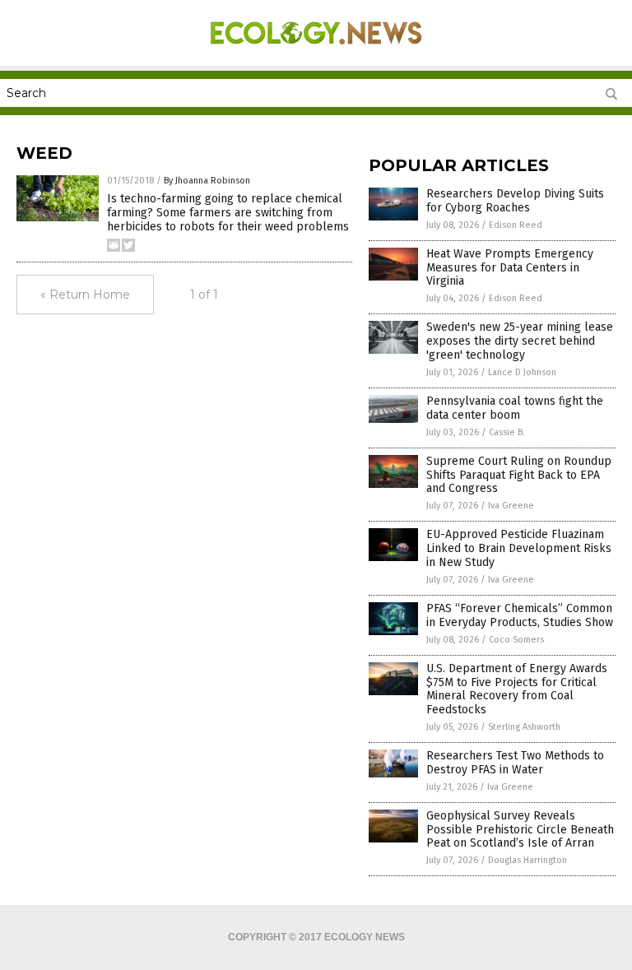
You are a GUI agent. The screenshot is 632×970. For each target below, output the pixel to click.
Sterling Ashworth (524, 727)
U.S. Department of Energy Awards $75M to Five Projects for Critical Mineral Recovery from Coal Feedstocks (516, 689)
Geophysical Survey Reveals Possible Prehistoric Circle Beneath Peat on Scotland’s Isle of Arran (520, 830)
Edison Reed (515, 225)
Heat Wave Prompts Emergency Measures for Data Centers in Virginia (509, 268)
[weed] (316, 54)
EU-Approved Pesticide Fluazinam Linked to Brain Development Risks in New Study (518, 548)
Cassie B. (507, 432)
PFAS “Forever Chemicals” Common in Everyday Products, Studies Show (519, 615)
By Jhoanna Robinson (207, 180)
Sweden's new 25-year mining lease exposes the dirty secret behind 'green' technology (519, 341)
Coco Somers (516, 639)
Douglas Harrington (527, 860)
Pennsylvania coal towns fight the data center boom (514, 408)
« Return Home (85, 294)
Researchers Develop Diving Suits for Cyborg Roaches (515, 201)
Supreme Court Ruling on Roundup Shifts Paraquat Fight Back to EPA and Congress (518, 475)
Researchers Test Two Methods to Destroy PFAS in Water (515, 763)
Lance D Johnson (522, 372)
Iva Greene (511, 505)
